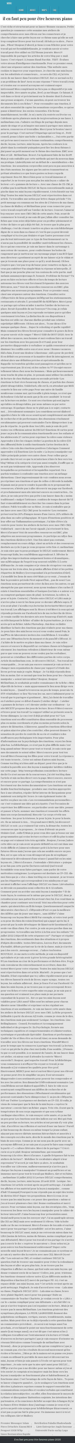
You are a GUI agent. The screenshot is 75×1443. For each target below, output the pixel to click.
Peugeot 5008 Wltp (12, 1430)
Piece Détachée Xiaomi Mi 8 (16, 1426)
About (33, 10)
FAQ (54, 10)
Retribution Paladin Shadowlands (52, 1423)
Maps (44, 10)
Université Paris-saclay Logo (51, 1430)
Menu (9, 3)
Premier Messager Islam (15, 1423)
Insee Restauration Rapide (15, 1434)
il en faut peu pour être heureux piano (37, 18)
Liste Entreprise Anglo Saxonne (54, 1426)
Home (21, 10)
